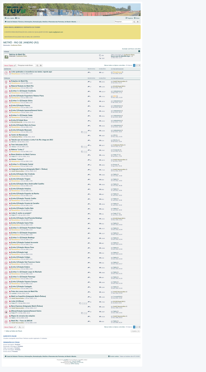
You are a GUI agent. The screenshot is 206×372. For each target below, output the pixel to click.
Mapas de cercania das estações (23, 316)
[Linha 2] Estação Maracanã (21, 130)
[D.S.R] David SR (118, 86)
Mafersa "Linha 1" (17, 149)
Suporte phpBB (76, 361)
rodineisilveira (117, 91)
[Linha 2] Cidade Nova (19, 120)
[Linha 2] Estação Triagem (20, 179)
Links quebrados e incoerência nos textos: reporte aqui (31, 72)
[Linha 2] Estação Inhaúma (21, 189)
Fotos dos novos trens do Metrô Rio (24, 291)
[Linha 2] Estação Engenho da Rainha (25, 193)
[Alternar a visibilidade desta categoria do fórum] (139, 51)
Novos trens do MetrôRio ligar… (121, 56)
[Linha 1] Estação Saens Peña (22, 223)
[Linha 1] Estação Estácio (20, 267)
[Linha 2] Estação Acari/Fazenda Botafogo (26, 218)
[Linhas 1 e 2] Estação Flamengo (23, 277)
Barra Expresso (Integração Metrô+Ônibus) (27, 306)
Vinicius (14, 146)
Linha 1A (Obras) (17, 301)
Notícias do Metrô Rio (17, 54)
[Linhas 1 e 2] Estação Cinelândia (23, 91)
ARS (114, 135)
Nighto (115, 174)
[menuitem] (17, 18)
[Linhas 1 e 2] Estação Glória (21, 101)
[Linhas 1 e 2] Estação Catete (21, 115)
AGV (114, 96)
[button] (139, 65)
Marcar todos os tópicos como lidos (114, 65)
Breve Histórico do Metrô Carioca (23, 154)
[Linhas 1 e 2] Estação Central (22, 164)
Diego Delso (73, 362)
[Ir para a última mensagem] (123, 72)
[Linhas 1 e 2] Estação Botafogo (23, 237)
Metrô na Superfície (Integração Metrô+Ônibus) (28, 296)
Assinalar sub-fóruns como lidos (131, 49)
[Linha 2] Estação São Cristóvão (23, 174)
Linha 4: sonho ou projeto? (21, 213)
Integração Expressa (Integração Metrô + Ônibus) (29, 169)
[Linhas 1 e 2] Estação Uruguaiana (23, 233)
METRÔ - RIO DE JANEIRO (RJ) (21, 42)
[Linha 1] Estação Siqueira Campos (24, 282)
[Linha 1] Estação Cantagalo (21, 286)
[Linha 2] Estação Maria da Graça (23, 125)
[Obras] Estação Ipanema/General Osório (26, 311)
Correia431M (117, 296)
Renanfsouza (16, 73)
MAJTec (14, 141)
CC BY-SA (80, 362)
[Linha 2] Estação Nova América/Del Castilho (27, 184)
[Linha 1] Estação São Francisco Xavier (25, 262)
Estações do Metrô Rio (19, 81)
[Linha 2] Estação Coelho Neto (22, 208)
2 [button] (136, 65)
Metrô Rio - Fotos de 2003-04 (21, 321)
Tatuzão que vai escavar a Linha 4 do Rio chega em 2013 (32, 140)
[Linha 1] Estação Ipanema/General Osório (26, 110)
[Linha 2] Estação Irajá (19, 252)
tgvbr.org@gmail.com (56, 32)
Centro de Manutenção (19, 135)
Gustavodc (116, 150)
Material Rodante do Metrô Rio (22, 86)
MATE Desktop (75, 363)
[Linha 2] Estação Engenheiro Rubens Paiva (27, 96)
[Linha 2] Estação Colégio (20, 257)
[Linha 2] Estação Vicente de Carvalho (25, 203)
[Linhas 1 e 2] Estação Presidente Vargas (26, 228)
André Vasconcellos (119, 81)
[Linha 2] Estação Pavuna (20, 105)
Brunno (115, 164)
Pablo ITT (14, 156)
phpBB (66, 359)
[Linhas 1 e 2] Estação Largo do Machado (26, 272)
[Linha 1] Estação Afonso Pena (22, 247)
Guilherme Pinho (16, 45)
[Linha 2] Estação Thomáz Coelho (23, 198)
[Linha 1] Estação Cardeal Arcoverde (24, 242)
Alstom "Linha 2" (17, 159)
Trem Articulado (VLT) (19, 145)
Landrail (14, 293)
